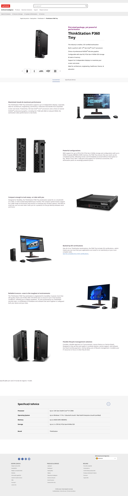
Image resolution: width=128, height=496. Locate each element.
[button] (86, 6)
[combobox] (59, 6)
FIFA (12, 480)
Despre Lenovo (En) (15, 466)
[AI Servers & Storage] (23, 14)
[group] (27, 71)
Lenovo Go (13, 484)
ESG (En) (13, 473)
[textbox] (106, 458)
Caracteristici (56, 80)
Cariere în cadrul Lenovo (16, 477)
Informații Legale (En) (16, 475)
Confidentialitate (56, 491)
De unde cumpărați (87, 466)
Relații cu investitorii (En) (16, 470)
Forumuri (85, 475)
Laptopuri (49, 466)
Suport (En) (85, 477)
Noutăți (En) (14, 468)
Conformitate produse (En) (89, 470)
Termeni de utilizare (71, 491)
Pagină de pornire (24, 18)
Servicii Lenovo (50, 480)
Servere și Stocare (51, 477)
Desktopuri (49, 468)
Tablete (49, 473)
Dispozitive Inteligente (52, 475)
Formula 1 (13, 482)
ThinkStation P (41, 18)
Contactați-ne (86, 468)
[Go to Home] (5, 6)
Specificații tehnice (70, 80)
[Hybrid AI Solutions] (11, 14)
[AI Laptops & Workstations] (37, 14)
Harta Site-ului (63, 491)
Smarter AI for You (51, 482)
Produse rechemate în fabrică (89, 473)
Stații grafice (33, 18)
